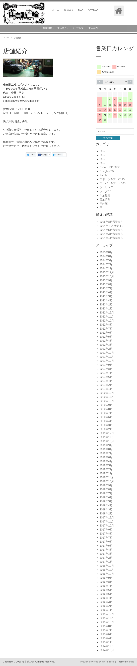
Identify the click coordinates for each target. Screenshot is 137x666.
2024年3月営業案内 (111, 233)
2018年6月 (106, 497)
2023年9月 (106, 280)
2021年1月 (106, 389)
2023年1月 (106, 308)
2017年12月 (107, 517)
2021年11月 (107, 356)
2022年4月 (106, 340)
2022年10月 (107, 320)
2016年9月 (106, 577)
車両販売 (93, 28)
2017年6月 (106, 541)
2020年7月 (106, 413)
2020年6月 (106, 417)
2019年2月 (106, 469)
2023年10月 (107, 276)
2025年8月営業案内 (111, 221)
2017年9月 (106, 529)
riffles (131, 661)
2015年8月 (106, 626)
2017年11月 (107, 521)
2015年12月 (107, 614)
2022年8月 (106, 324)
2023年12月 (107, 272)
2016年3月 (106, 602)
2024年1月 (106, 268)
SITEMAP (93, 10)
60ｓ (102, 163)
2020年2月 (106, 429)
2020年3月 (106, 425)
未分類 (104, 203)
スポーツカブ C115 (112, 179)
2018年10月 (107, 481)
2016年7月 (106, 585)
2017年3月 (106, 553)
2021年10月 (107, 360)
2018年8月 (106, 489)
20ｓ (102, 151)
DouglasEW (107, 171)
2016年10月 (107, 573)
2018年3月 (106, 509)
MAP (80, 10)
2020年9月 (106, 405)
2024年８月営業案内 (112, 225)
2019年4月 (106, 461)
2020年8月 (106, 409)
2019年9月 (106, 445)
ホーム (55, 10)
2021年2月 (106, 384)
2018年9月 (106, 485)
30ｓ (102, 155)
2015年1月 (106, 642)
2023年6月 (106, 292)
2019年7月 (106, 453)
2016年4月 (106, 598)
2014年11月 (107, 646)
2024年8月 (106, 256)
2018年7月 (106, 493)
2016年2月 (106, 606)
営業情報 (105, 199)
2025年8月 (106, 252)
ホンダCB (105, 191)
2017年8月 (106, 533)
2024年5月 (106, 260)
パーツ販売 (77, 28)
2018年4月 (106, 505)
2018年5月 (106, 501)
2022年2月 (106, 348)
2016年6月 (106, 589)
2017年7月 (106, 537)
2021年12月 (107, 352)
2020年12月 (107, 393)
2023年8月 (106, 284)
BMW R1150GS (110, 167)
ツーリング (106, 187)
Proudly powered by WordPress (97, 661)
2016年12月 (107, 565)
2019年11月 (107, 437)
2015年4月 (106, 638)
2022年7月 (106, 328)
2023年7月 (106, 288)
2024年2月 (106, 264)
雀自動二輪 (28, 661)
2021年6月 (106, 376)
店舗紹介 (68, 10)
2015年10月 (107, 622)
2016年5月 (106, 593)
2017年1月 (106, 561)
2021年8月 (106, 368)
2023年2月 (106, 304)
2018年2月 (106, 513)
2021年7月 (106, 372)
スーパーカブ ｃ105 (112, 183)
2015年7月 (106, 630)
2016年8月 (106, 581)
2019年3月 (106, 465)
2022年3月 (106, 344)
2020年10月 (107, 401)
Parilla (103, 175)
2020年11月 (107, 397)
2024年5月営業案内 (111, 229)
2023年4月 (106, 300)
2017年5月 (106, 545)
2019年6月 (106, 457)
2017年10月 (107, 525)
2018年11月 (107, 477)
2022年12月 (107, 312)
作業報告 (105, 195)
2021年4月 (106, 380)
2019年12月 (107, 433)
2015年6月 (106, 634)
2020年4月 (106, 421)
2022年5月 (106, 336)
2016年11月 (107, 569)
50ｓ (102, 159)
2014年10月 (107, 650)
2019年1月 (106, 473)
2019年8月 (106, 449)
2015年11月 (107, 618)
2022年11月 (107, 316)
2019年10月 (107, 441)
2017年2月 (106, 557)
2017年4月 (106, 549)
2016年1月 (106, 610)
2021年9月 (106, 364)
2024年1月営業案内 (111, 237)
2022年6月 (106, 332)
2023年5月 (106, 296)
